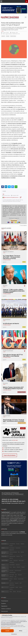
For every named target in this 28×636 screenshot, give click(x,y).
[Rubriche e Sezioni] (1, 1)
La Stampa (22, 531)
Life (2, 587)
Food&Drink (11, 587)
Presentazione (4, 600)
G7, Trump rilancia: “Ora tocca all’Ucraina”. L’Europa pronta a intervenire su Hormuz (11, 257)
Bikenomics (11, 585)
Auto (21, 583)
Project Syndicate (8, 350)
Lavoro (10, 560)
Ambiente (18, 564)
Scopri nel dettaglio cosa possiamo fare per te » (13, 503)
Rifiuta (20, 630)
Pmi (21, 556)
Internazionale (12, 572)
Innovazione (4, 578)
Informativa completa (5, 627)
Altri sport (19, 591)
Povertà (11, 545)
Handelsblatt (6, 319)
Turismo (11, 589)
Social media (20, 578)
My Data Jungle (15, 440)
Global (24, 261)
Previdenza (11, 562)
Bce (19, 552)
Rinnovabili (11, 574)
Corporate (4, 556)
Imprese (18, 556)
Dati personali (4, 611)
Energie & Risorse (21, 422)
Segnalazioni (4, 606)
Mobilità (3, 583)
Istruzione (15, 560)
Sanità (17, 587)
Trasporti (16, 583)
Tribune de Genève (8, 251)
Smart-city (11, 583)
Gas (16, 574)
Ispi (3, 194)
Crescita (17, 543)
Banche (22, 552)
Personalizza (14, 634)
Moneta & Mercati (4, 553)
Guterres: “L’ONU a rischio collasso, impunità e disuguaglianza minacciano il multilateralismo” (14, 291)
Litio (15, 576)
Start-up (11, 558)
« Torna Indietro (23, 225)
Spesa (14, 567)
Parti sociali (21, 560)
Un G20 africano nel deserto (11, 323)
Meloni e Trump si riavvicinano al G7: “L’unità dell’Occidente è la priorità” (13, 388)
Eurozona (11, 570)
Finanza (23, 567)
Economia (4, 543)
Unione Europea (18, 570)
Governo (5, 383)
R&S (10, 580)
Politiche (18, 567)
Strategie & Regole (21, 392)
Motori (14, 591)
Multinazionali (12, 556)
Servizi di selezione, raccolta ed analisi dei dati (13, 500)
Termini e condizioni (6, 608)
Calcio (10, 591)
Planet (3, 564)
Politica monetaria (13, 552)
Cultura (20, 587)
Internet (11, 578)
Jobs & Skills (4, 560)
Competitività (12, 543)
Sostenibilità (12, 564)
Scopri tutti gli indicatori (10, 455)
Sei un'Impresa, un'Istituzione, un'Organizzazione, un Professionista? (12, 493)
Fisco (10, 567)
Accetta (7, 630)
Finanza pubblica (3, 567)
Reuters (5, 285)
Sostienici (3, 603)
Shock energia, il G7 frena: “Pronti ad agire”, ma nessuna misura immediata (13, 420)
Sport (3, 591)
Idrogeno (20, 574)
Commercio (18, 547)
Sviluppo (22, 543)
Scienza (15, 578)
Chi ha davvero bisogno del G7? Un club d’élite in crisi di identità (13, 355)
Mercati (11, 554)
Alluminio (11, 576)
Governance (11, 547)
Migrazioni (11, 549)
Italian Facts (6, 415)
